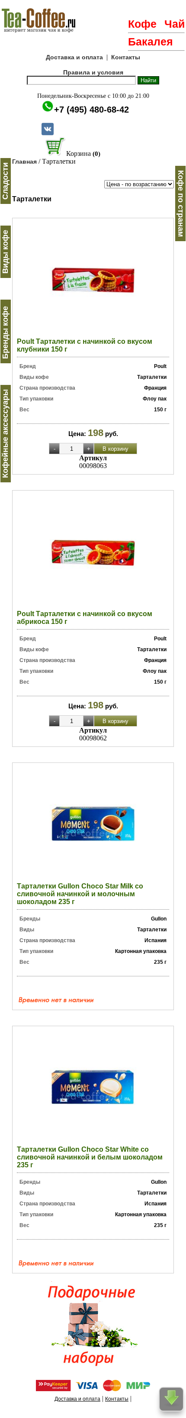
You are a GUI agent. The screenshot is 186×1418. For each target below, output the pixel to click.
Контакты (125, 57)
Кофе (142, 24)
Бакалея (150, 42)
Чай (174, 24)
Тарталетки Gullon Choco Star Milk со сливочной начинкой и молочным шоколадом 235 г (80, 893)
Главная (24, 161)
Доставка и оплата (74, 57)
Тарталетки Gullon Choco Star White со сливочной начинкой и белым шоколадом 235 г (90, 1157)
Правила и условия (93, 72)
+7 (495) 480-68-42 (91, 109)
